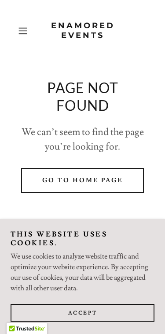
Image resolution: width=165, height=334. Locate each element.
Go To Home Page (82, 180)
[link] (83, 30)
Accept (82, 313)
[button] (24, 31)
